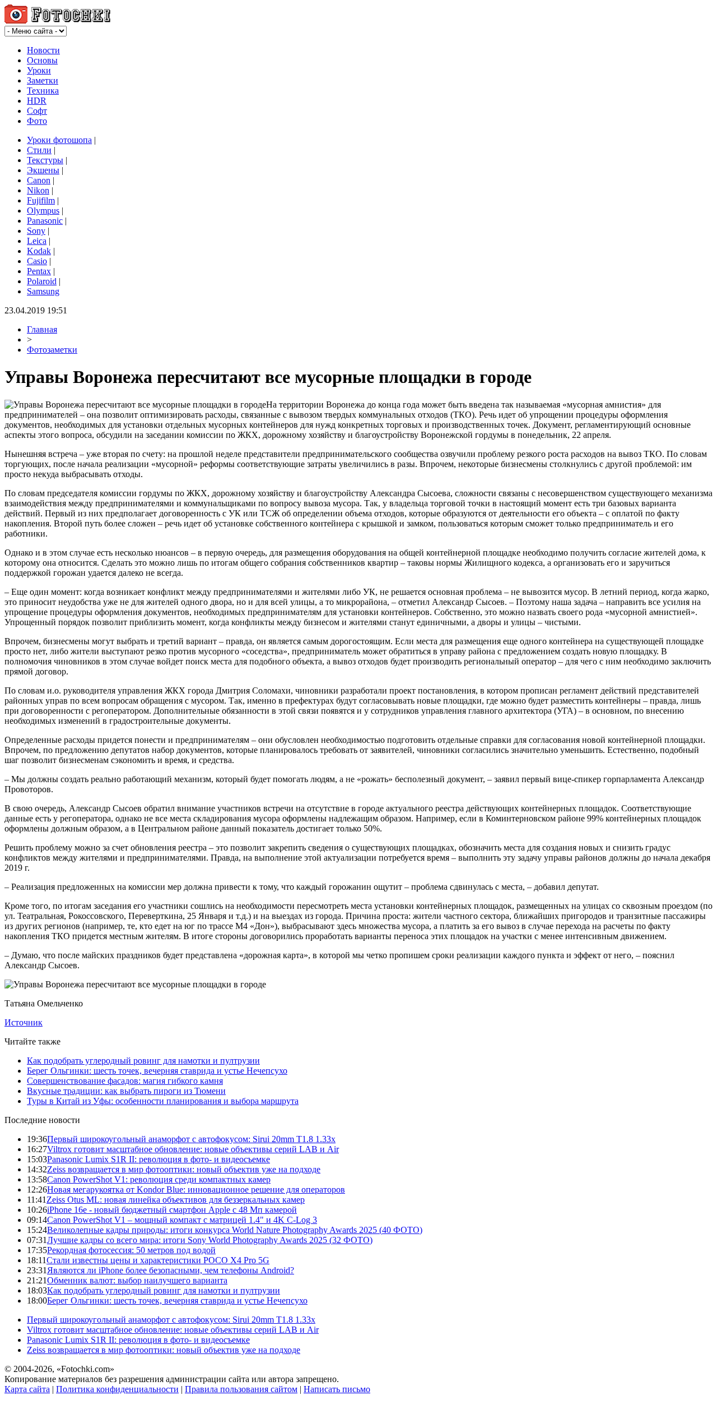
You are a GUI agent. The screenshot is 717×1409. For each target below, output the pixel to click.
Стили (39, 150)
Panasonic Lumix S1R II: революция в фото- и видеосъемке (158, 1159)
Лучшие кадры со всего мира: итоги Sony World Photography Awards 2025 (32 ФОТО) (210, 1240)
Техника (43, 90)
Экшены (43, 170)
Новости (43, 50)
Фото (37, 121)
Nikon (38, 190)
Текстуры (45, 160)
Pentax (39, 271)
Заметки (42, 80)
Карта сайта (27, 1389)
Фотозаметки (52, 349)
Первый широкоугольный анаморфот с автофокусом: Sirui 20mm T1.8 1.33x (191, 1139)
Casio (37, 261)
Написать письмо (337, 1389)
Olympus (43, 210)
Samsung (43, 291)
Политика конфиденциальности (117, 1389)
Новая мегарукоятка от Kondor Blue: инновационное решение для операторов (196, 1189)
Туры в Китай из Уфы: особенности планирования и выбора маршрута (163, 1101)
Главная (42, 329)
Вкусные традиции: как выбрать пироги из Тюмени (126, 1091)
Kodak (39, 251)
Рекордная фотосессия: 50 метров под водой (131, 1250)
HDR (36, 100)
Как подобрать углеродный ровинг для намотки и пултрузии (143, 1060)
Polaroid (42, 281)
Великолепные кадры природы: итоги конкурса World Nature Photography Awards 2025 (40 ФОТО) (234, 1230)
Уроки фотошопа (59, 140)
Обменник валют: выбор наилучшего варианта (137, 1280)
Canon (38, 180)
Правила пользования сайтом (241, 1389)
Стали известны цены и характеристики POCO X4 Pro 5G (157, 1260)
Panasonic (45, 220)
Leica (36, 241)
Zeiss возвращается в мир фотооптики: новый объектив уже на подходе (183, 1169)
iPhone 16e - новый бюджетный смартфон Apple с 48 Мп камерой (172, 1209)
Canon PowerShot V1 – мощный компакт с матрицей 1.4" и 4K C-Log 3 (182, 1220)
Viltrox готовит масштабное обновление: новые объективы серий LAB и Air (193, 1149)
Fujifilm (41, 200)
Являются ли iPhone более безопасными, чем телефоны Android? (170, 1270)
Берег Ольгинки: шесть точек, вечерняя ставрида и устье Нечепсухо (157, 1070)
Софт (37, 111)
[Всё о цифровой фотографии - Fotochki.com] (57, 20)
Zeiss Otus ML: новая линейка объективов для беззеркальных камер (175, 1199)
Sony (36, 230)
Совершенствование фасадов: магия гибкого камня (125, 1080)
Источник (23, 1022)
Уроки (39, 70)
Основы (42, 60)
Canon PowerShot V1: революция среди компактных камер (159, 1179)
